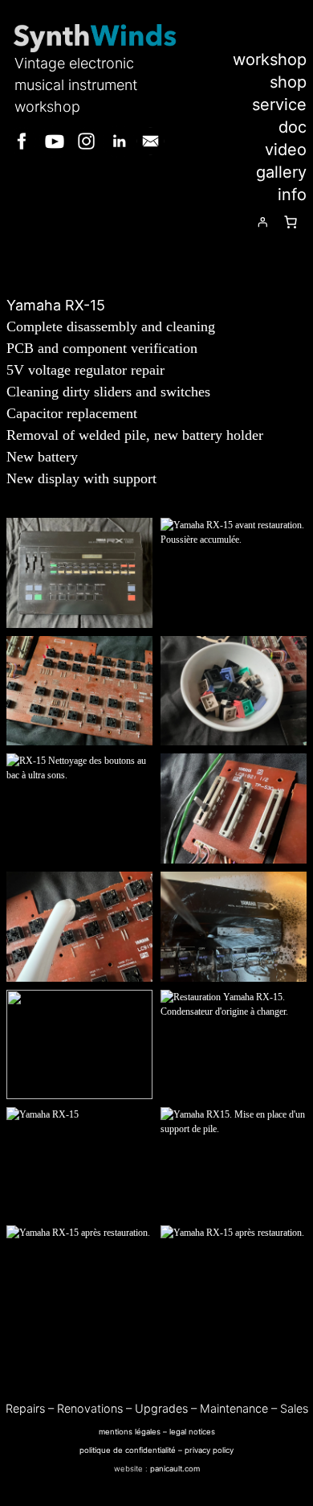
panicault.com (175, 1468)
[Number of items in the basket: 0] (290, 222)
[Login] (262, 222)
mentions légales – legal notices (157, 1431)
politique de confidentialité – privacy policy (156, 1450)
